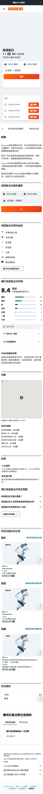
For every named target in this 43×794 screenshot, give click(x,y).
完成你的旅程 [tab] (10, 722)
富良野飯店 (11, 736)
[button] (40, 2)
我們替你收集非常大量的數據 (16, 770)
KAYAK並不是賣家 (11, 766)
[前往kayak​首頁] (15, 8)
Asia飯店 (24, 786)
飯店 (17, 786)
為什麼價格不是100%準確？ (15, 774)
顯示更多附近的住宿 (34, 538)
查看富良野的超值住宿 (33, 583)
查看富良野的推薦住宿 (33, 629)
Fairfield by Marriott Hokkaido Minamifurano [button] (19, 660)
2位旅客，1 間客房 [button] (13, 70)
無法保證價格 (32, 759)
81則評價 (20, 54)
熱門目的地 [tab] (23, 722)
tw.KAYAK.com (8, 786)
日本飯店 (33, 786)
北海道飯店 (12, 789)
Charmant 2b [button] (7, 569)
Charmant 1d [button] (7, 614)
